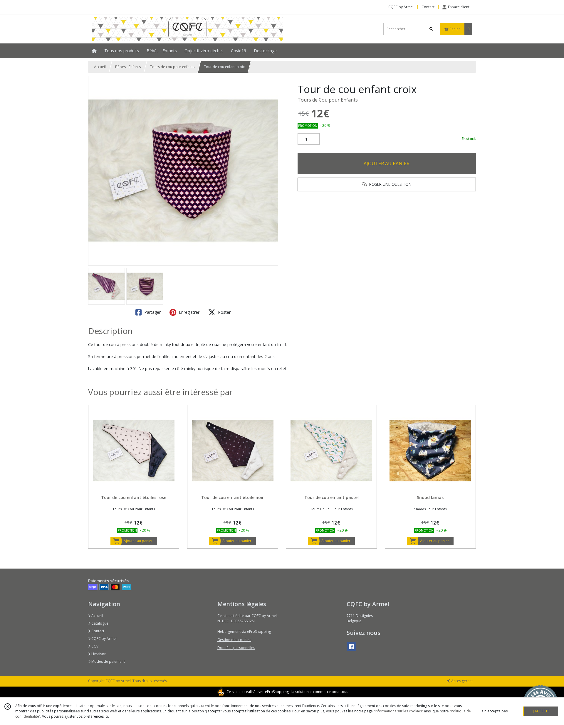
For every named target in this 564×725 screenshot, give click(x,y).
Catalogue (99, 623)
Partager (152, 312)
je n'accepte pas (494, 711)
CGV (94, 646)
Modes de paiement (107, 661)
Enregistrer (188, 312)
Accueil (100, 66)
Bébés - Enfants (128, 66)
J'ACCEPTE (541, 711)
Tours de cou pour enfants (172, 66)
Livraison (98, 653)
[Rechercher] (431, 29)
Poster (224, 312)
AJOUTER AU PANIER (386, 163)
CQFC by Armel (103, 638)
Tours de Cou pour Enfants (328, 100)
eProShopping (277, 691)
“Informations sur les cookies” (398, 711)
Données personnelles (236, 647)
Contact (428, 6)
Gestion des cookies (234, 639)
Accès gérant (461, 680)
